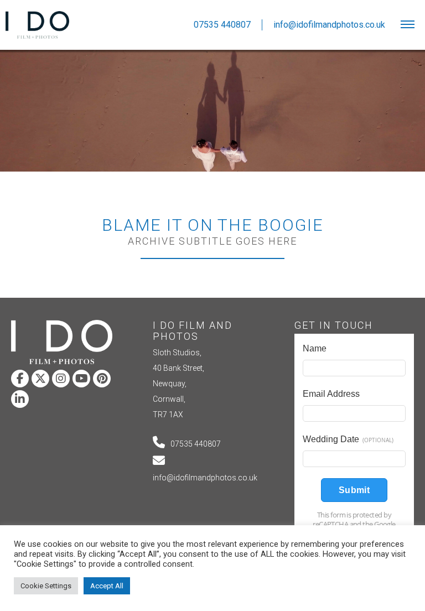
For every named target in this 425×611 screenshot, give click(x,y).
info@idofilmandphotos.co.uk (205, 477)
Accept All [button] (106, 586)
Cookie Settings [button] (45, 586)
